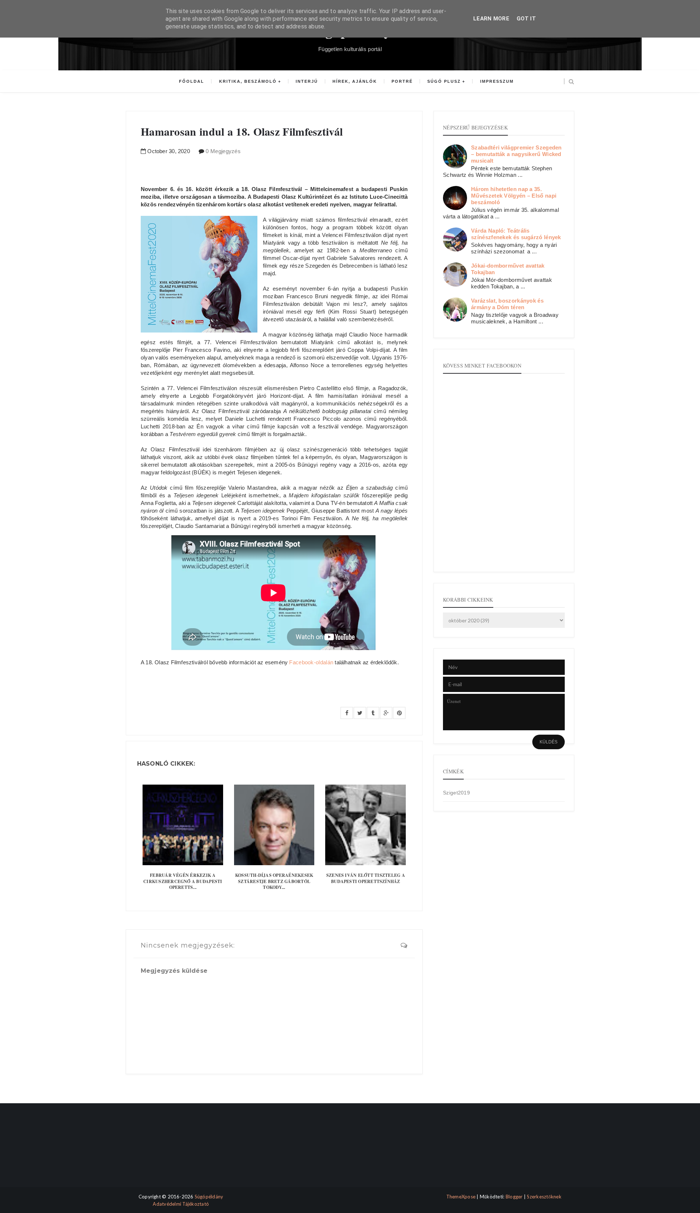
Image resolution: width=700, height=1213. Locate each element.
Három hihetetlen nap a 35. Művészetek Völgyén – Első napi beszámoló (513, 195)
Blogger (514, 1197)
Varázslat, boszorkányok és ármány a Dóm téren (507, 304)
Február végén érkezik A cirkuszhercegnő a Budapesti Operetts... (182, 881)
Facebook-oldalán (311, 662)
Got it (526, 18)
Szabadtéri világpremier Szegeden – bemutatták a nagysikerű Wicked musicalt (516, 154)
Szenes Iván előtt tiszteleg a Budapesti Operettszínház (365, 878)
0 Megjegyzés (223, 151)
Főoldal (191, 81)
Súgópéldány (209, 1197)
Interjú (307, 81)
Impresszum (497, 81)
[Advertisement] (157, 1151)
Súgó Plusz (444, 81)
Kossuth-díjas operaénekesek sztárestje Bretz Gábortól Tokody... (274, 881)
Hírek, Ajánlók (354, 81)
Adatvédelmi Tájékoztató (181, 1204)
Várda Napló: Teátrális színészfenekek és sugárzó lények (516, 234)
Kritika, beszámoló (248, 81)
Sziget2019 (456, 793)
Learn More (491, 18)
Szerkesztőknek (544, 1197)
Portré (402, 81)
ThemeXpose (461, 1197)
